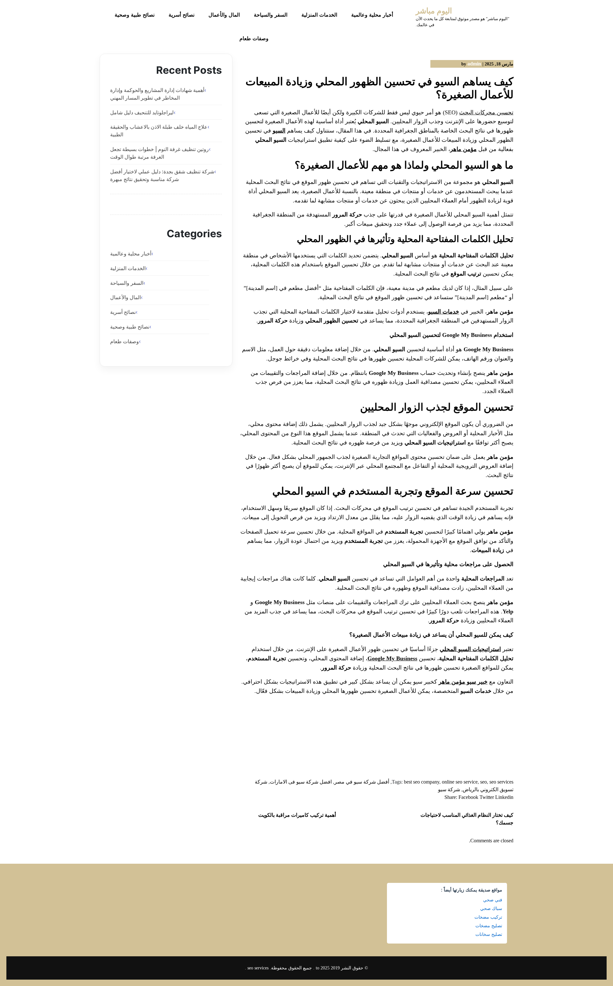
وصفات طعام (254, 38)
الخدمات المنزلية (319, 15)
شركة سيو (449, 789)
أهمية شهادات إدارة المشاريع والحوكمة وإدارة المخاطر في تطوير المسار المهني (157, 94)
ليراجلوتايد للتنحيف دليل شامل (142, 112)
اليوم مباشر (434, 11)
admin (474, 63)
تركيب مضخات (488, 917)
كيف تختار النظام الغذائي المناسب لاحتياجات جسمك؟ (466, 818)
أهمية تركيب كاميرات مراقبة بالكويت (297, 815)
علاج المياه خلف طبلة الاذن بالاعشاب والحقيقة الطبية (159, 131)
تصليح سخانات (488, 934)
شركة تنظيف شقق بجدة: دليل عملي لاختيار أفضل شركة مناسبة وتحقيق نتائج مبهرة (162, 175)
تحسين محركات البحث (486, 112)
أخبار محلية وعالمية (372, 15)
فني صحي (492, 899)
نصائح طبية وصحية (135, 15)
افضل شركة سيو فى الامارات (301, 782)
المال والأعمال (224, 15)
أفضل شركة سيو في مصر (361, 782)
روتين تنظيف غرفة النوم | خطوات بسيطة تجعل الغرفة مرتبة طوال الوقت (159, 153)
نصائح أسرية (181, 15)
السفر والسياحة (270, 15)
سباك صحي (491, 908)
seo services (501, 782)
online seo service (460, 782)
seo (483, 782)
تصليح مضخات (488, 925)
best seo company (421, 782)
